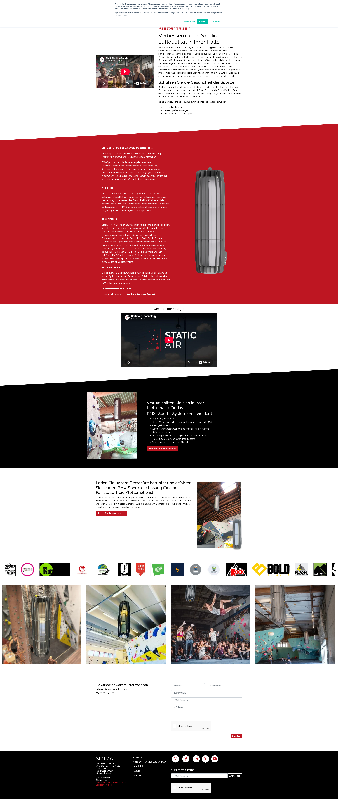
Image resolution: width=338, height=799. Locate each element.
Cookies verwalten (104, 785)
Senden (236, 736)
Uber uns (138, 757)
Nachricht (138, 766)
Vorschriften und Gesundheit (149, 761)
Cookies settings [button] (189, 21)
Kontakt (137, 775)
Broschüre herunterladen (162, 448)
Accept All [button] (202, 21)
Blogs (136, 770)
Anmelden (235, 776)
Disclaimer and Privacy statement (111, 782)
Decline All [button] (216, 21)
